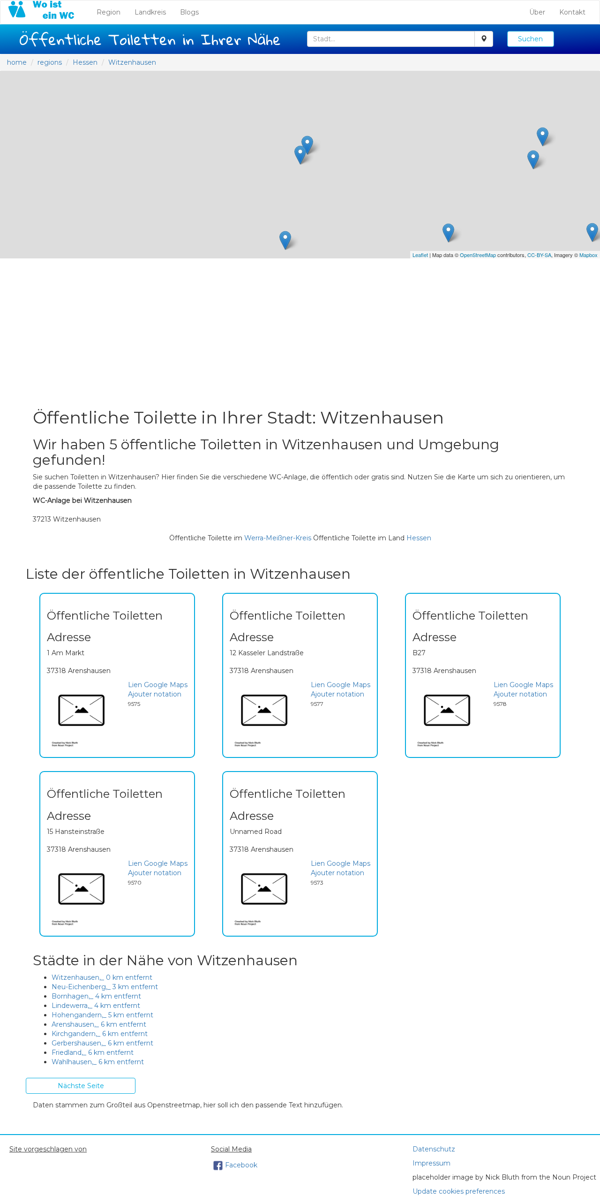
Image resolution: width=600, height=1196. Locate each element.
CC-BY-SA (539, 254)
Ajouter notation (154, 694)
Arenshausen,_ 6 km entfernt (99, 1024)
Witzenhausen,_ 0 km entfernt (102, 977)
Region (112, 12)
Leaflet (420, 254)
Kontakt (572, 12)
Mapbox (588, 254)
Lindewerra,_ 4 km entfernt (96, 1005)
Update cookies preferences (458, 1191)
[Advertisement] (300, 333)
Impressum (431, 1163)
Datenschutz (433, 1149)
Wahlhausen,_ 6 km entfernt (98, 1062)
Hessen (85, 62)
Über (537, 12)
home (17, 62)
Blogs (189, 12)
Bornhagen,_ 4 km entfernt (96, 996)
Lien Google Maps (158, 685)
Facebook (241, 1165)
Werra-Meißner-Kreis (277, 538)
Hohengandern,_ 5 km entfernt (102, 1015)
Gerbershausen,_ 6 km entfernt (102, 1043)
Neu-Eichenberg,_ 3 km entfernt (105, 987)
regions (50, 62)
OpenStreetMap (478, 254)
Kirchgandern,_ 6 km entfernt (100, 1033)
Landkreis (150, 12)
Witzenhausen (132, 62)
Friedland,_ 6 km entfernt (93, 1052)
